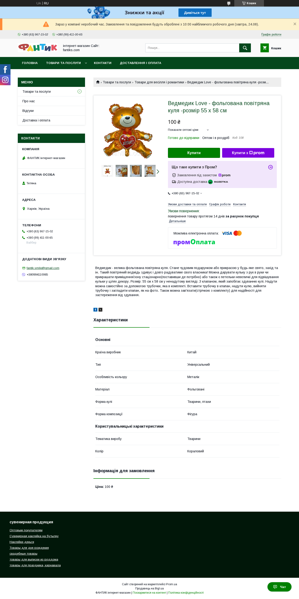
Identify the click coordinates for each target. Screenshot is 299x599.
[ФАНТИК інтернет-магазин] (37, 51)
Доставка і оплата (36, 120)
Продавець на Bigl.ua (149, 588)
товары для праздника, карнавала (35, 565)
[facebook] (95, 310)
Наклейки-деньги (22, 542)
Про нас (28, 101)
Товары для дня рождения (29, 547)
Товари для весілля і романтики (159, 82)
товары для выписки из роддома (34, 559)
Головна (30, 63)
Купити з (240, 153)
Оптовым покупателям (26, 530)
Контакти (102, 63)
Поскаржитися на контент (149, 592)
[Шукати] (245, 47)
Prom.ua (171, 584)
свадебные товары (23, 553)
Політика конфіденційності (186, 592)
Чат (283, 587)
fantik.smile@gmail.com (43, 268)
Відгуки (28, 111)
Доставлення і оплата (140, 63)
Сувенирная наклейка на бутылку (34, 536)
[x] (100, 310)
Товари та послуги (63, 63)
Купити (194, 153)
